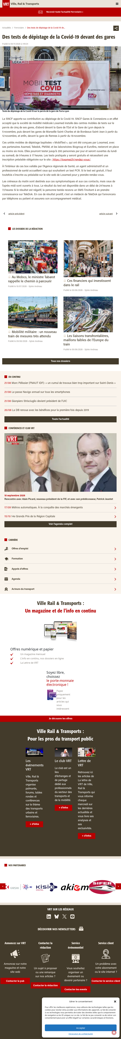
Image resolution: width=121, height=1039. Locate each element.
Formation (17, 559)
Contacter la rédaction (45, 985)
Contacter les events (75, 989)
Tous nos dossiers (60, 361)
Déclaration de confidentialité (81, 1034)
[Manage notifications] (114, 1032)
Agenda (16, 579)
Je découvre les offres (60, 719)
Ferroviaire (19, 28)
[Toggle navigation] (117, 3)
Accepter (80, 1027)
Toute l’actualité (60, 419)
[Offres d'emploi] (115, 549)
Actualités (6, 28)
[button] (115, 1001)
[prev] (2, 886)
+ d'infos (34, 824)
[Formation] (115, 559)
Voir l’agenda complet (60, 524)
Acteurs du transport (23, 589)
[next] (118, 886)
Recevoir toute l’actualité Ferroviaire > (64, 12)
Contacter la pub (15, 981)
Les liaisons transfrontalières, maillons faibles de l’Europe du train (86, 340)
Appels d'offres (20, 569)
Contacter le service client (106, 981)
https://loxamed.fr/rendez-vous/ (71, 160)
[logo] (19, 887)
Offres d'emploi (20, 549)
